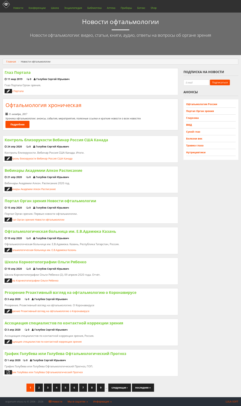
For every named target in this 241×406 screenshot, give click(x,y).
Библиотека (94, 8)
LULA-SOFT (232, 401)
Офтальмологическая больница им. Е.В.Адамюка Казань (60, 231)
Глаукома (192, 118)
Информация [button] (101, 401)
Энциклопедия (73, 8)
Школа (55, 8)
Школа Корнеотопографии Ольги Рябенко (45, 261)
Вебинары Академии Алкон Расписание (43, 170)
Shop (154, 8)
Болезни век (194, 138)
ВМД (189, 124)
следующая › (120, 387)
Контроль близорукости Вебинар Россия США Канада (56, 139)
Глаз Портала (18, 72)
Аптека (111, 8)
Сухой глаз (193, 131)
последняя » (143, 387)
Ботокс (141, 8)
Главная (11, 61)
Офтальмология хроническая (43, 105)
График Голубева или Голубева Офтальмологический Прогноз (65, 353)
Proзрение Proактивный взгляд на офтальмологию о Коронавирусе (70, 292)
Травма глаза (194, 145)
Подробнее (17, 124)
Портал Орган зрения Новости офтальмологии (50, 200)
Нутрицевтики (196, 152)
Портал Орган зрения (200, 111)
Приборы (126, 8)
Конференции (37, 8)
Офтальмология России (201, 104)
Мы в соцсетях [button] (77, 401)
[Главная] (5, 4)
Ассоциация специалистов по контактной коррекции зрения (64, 323)
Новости (18, 8)
